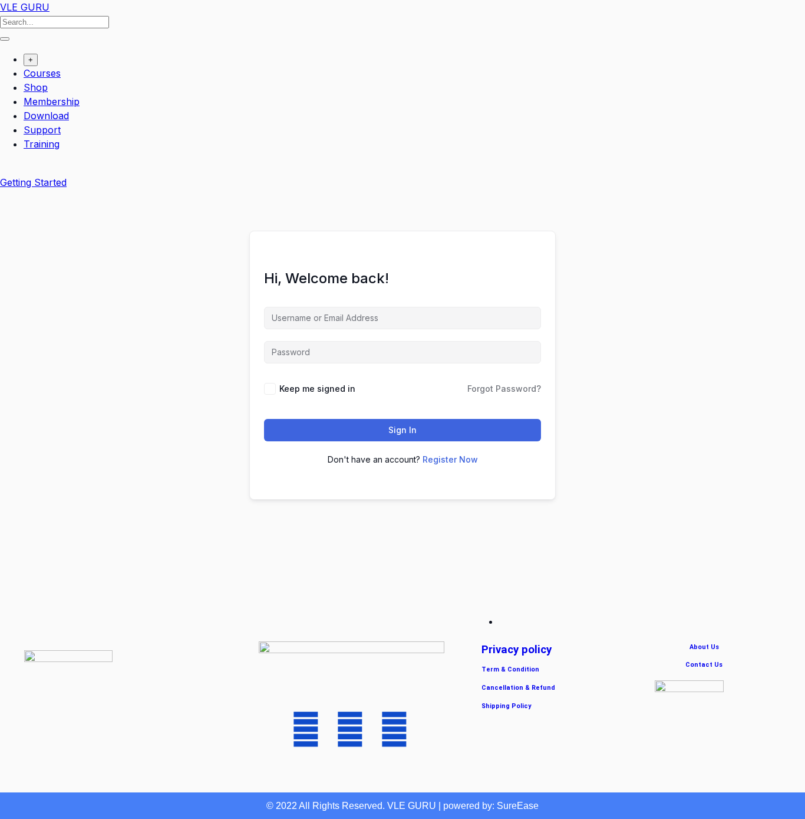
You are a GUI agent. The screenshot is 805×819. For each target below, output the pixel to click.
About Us (704, 647)
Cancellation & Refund (518, 688)
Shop (36, 87)
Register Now (450, 459)
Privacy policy (516, 649)
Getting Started (33, 182)
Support (42, 130)
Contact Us (703, 665)
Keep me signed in (317, 389)
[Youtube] (306, 729)
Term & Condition (510, 669)
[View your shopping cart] (6, 168)
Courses (42, 73)
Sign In (402, 430)
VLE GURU (25, 7)
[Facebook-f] (350, 729)
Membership (52, 101)
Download (46, 116)
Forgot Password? (504, 389)
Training (42, 144)
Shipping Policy (506, 706)
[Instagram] (394, 729)
